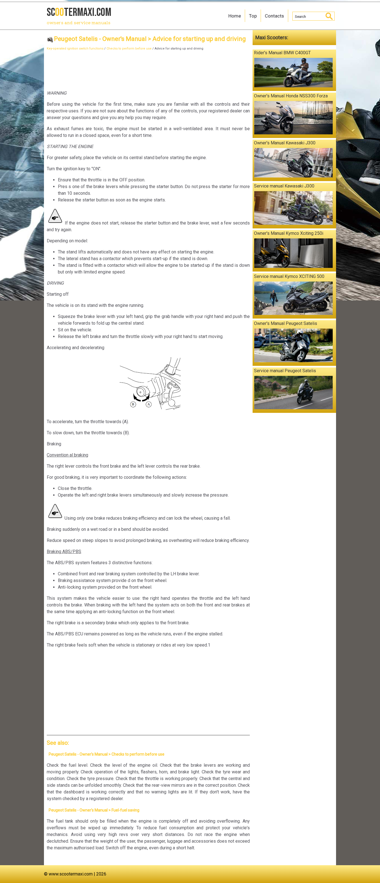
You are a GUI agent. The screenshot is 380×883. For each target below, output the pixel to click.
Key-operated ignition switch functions (75, 48)
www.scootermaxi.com (71, 874)
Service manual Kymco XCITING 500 (289, 276)
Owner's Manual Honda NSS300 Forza (291, 95)
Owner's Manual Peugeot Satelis (285, 323)
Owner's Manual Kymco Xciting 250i (288, 233)
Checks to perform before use (129, 48)
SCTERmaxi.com (79, 15)
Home (234, 16)
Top (253, 16)
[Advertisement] (148, 68)
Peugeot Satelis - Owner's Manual (100, 38)
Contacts (274, 16)
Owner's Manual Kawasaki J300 (284, 142)
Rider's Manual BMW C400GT (282, 52)
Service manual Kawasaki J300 (284, 186)
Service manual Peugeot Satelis (285, 370)
